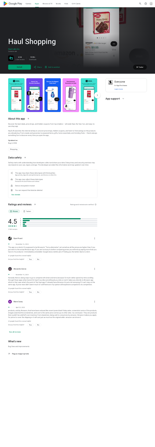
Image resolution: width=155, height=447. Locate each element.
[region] (40, 58)
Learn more (118, 89)
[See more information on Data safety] (25, 157)
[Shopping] (13, 149)
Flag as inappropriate (18, 354)
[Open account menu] (151, 3)
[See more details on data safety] (16, 194)
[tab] (28, 3)
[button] (16, 95)
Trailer (139, 67)
